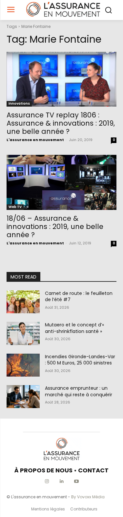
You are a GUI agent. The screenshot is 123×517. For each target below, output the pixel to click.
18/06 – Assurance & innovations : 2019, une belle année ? (55, 226)
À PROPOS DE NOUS (43, 470)
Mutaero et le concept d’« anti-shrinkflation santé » (74, 328)
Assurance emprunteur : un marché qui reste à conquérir (78, 391)
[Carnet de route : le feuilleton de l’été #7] (23, 301)
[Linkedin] (61, 481)
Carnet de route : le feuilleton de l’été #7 (79, 296)
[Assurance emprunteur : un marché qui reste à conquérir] (23, 396)
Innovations (19, 103)
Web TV (15, 206)
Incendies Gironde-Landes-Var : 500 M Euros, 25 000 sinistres (80, 359)
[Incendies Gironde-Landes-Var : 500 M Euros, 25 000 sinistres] (23, 365)
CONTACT (93, 470)
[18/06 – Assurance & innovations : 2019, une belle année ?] (61, 182)
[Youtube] (76, 481)
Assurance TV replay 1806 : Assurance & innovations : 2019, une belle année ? (61, 123)
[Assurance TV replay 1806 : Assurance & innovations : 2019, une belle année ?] (61, 79)
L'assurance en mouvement (35, 139)
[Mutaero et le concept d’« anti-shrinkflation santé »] (23, 333)
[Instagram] (46, 481)
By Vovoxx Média (88, 497)
